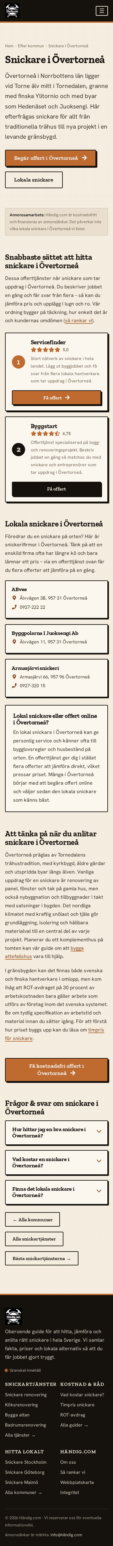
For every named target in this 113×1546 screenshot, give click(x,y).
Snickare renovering (26, 1395)
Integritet (69, 1492)
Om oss (68, 1462)
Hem (9, 46)
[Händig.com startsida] (12, 10)
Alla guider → (74, 1425)
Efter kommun (31, 46)
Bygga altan (17, 1415)
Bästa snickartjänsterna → (42, 1258)
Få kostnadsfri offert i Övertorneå (56, 1069)
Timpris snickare (77, 1405)
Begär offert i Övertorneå (50, 157)
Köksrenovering (21, 1405)
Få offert (56, 398)
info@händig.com (66, 1534)
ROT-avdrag (72, 1415)
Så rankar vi (72, 1472)
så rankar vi (78, 320)
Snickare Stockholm (25, 1462)
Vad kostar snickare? (82, 1395)
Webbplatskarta (77, 1482)
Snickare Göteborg (25, 1472)
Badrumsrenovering (25, 1425)
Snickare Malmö (21, 1482)
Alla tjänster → (20, 1435)
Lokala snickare (33, 179)
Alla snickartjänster (34, 1239)
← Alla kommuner (33, 1220)
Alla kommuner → (23, 1492)
